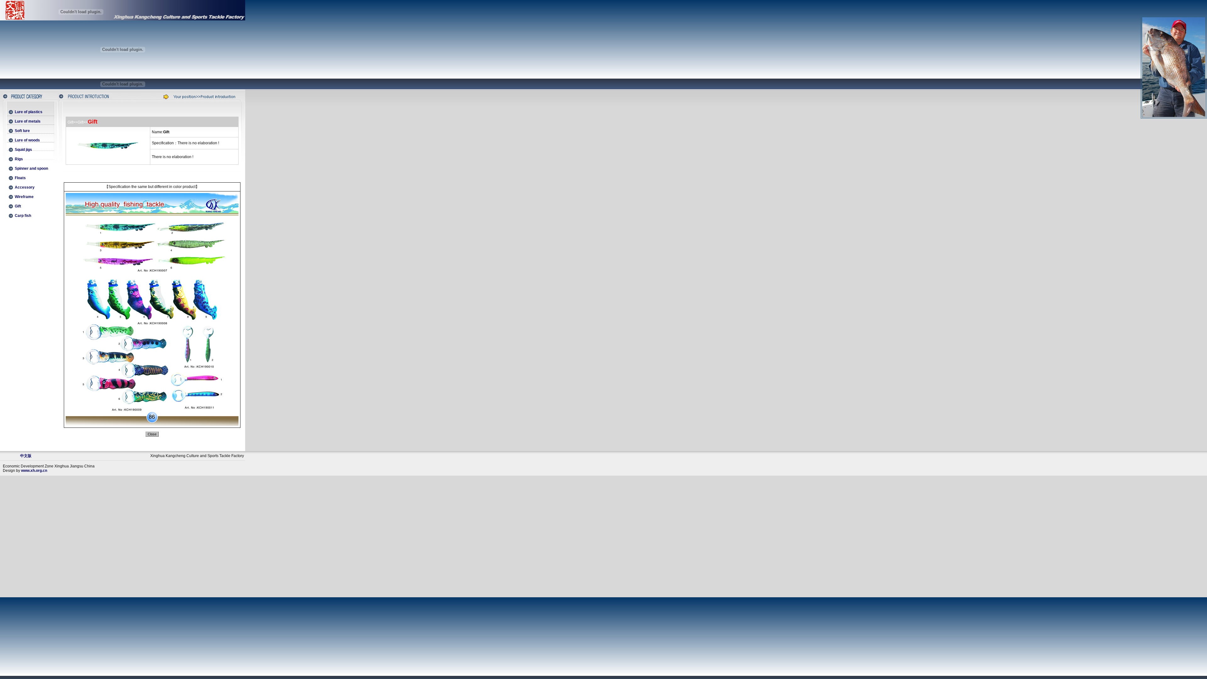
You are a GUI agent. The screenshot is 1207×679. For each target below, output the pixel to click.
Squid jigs (23, 149)
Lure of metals (28, 121)
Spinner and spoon (31, 168)
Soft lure (22, 131)
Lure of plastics (28, 112)
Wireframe (24, 197)
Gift (18, 206)
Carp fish (23, 215)
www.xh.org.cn (34, 470)
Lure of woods (27, 140)
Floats (20, 178)
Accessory (25, 187)
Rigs (19, 159)
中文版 (25, 456)
